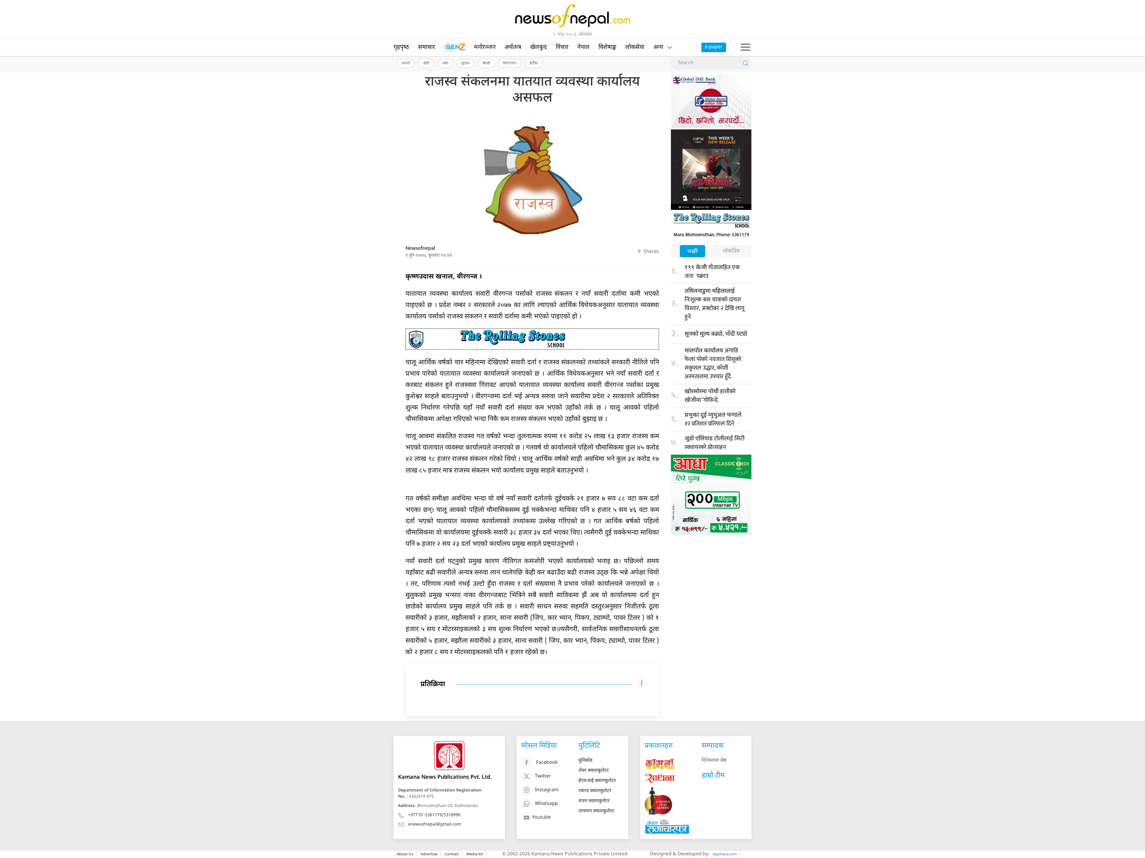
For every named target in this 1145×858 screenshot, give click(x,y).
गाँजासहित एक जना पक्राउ (713, 271)
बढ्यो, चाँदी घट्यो (716, 334)
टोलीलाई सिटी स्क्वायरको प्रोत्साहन (715, 442)
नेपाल (583, 47)
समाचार (426, 47)
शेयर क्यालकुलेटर (593, 771)
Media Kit (474, 854)
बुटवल (465, 63)
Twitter (543, 776)
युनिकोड (585, 761)
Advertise (429, 854)
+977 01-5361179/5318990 (434, 815)
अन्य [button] (658, 47)
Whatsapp (546, 804)
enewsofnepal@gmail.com (434, 824)
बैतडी (486, 63)
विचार (562, 47)
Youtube (541, 817)
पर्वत (445, 63)
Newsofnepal (420, 248)
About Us (405, 854)
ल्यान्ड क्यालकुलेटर (594, 791)
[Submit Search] (745, 63)
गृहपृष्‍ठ (401, 47)
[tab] (692, 251)
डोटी (426, 63)
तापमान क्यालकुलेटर (596, 811)
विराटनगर (509, 63)
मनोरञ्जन (485, 47)
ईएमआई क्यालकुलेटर (597, 781)
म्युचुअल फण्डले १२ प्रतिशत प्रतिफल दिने (713, 419)
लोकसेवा (634, 47)
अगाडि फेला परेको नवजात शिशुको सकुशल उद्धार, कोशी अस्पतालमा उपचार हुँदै (713, 364)
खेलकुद (538, 47)
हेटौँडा (534, 63)
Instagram (546, 790)
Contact (452, 854)
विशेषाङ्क (607, 47)
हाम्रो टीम (713, 775)
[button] (745, 47)
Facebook (547, 763)
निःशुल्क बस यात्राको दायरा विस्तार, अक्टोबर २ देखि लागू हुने (714, 304)
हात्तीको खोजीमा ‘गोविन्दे (710, 395)
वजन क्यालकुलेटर (594, 801)
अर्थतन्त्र (513, 47)
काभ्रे (406, 63)
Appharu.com (725, 854)
